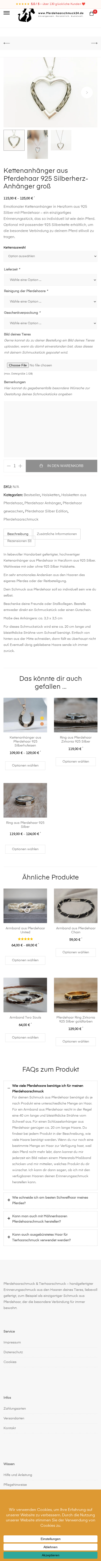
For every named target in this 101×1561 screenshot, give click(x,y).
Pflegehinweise (15, 1484)
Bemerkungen (15, 382)
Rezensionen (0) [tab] (19, 541)
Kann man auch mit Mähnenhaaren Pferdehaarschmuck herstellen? (39, 1219)
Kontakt (10, 1428)
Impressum (12, 1342)
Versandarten (14, 1418)
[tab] (50, 1088)
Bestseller (32, 495)
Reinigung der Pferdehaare (26, 291)
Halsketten (51, 495)
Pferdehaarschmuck (21, 519)
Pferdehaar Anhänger (42, 503)
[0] (91, 14)
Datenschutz (13, 1352)
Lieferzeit (12, 269)
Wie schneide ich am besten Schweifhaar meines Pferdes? (50, 1200)
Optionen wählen (25, 765)
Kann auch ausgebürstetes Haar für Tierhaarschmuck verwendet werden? (41, 1237)
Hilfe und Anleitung (18, 1474)
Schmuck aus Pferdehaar (49, 1097)
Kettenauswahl (15, 247)
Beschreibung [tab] (17, 534)
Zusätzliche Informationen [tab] (57, 534)
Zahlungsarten (15, 1408)
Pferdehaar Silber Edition (46, 511)
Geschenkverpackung (22, 312)
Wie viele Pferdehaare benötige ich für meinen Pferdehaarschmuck (47, 1088)
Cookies (10, 1361)
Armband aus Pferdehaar (43, 1109)
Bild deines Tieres (17, 334)
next (87, 92)
